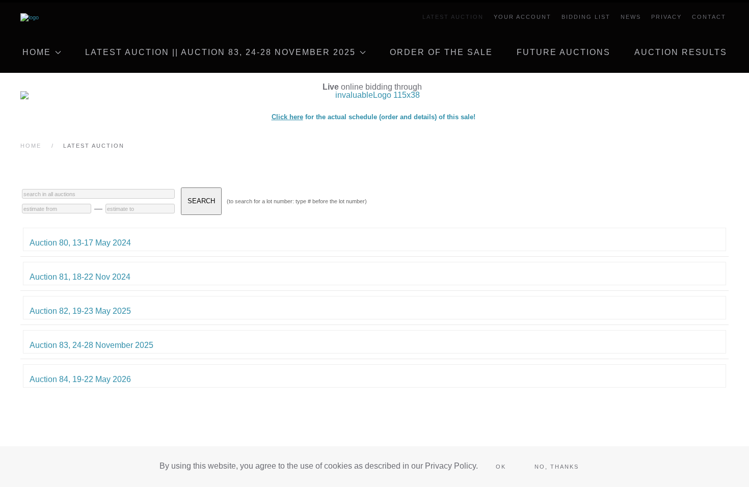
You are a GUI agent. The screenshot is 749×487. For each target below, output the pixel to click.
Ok (501, 467)
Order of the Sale (441, 52)
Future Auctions (563, 52)
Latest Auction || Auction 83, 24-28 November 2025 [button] (220, 52)
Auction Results (680, 52)
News (631, 17)
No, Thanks (556, 467)
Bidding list (585, 17)
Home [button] (36, 52)
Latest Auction (453, 17)
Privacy (666, 17)
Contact (709, 17)
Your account (522, 17)
